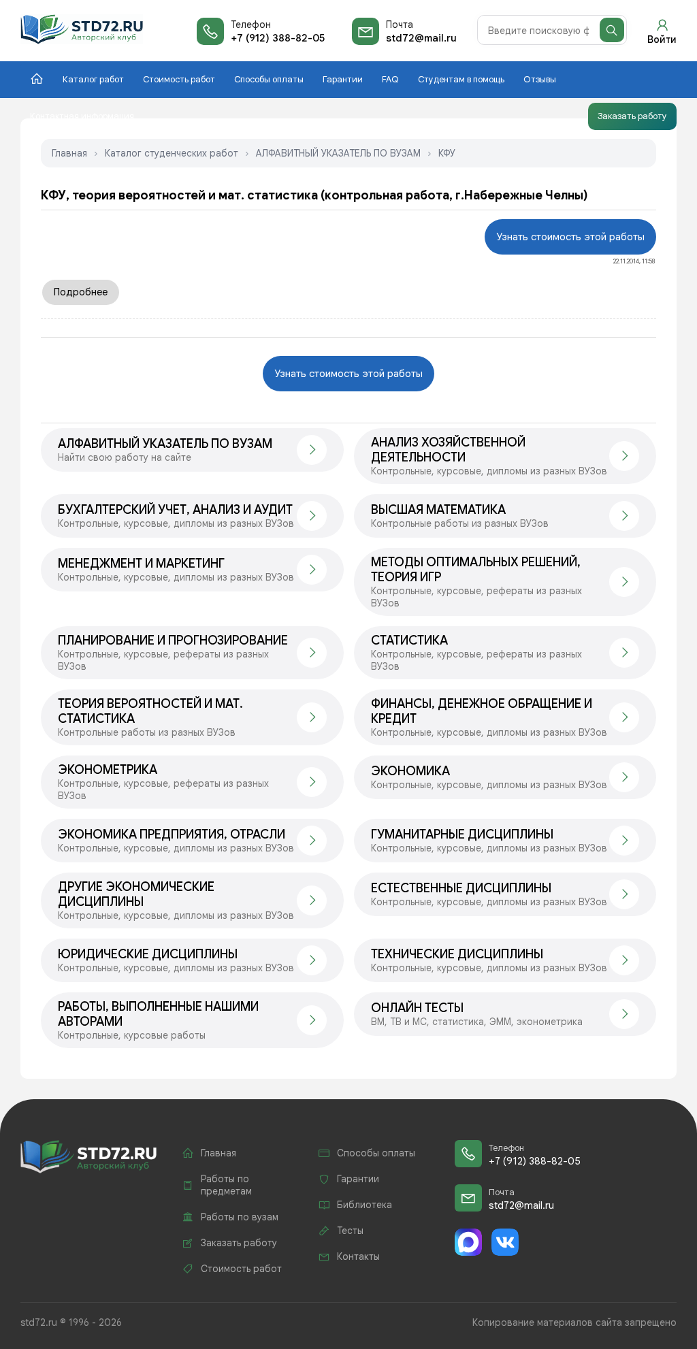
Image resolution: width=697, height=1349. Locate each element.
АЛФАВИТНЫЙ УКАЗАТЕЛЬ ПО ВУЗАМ (338, 153)
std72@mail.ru (421, 38)
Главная (69, 153)
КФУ (446, 153)
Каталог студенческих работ (171, 153)
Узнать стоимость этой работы (570, 237)
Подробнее (81, 292)
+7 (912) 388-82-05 (278, 38)
